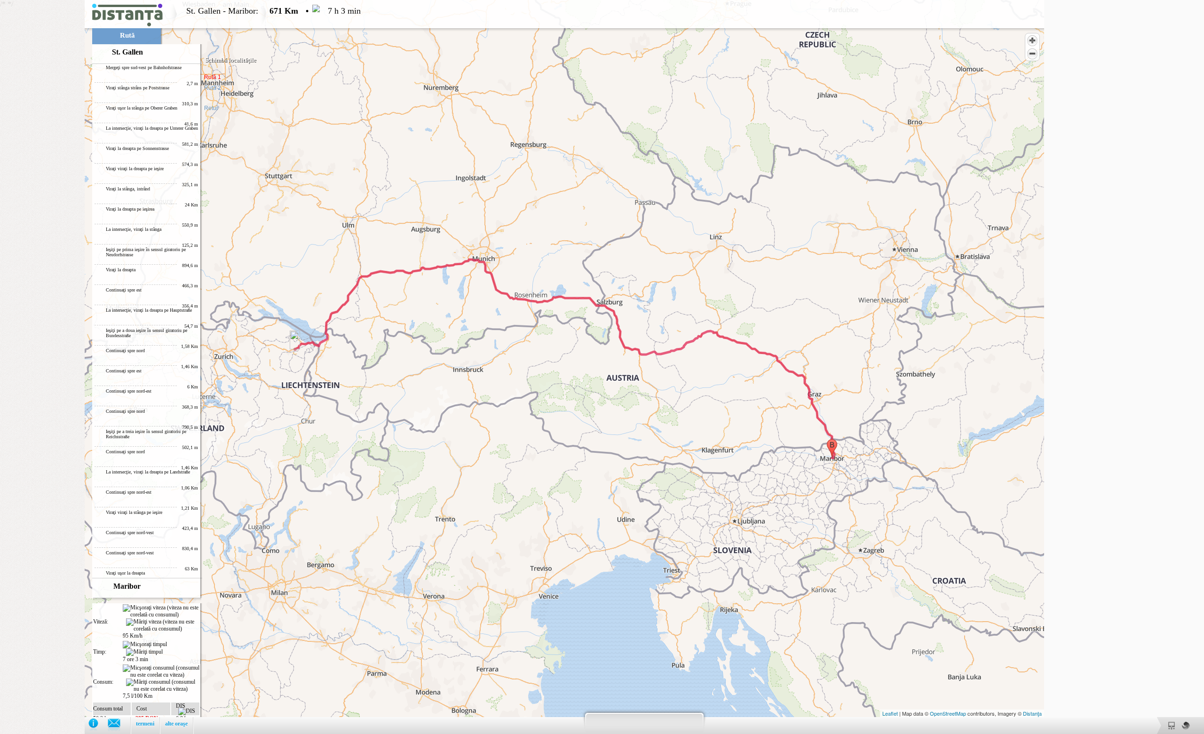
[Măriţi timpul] (144, 652)
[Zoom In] (1032, 40)
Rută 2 (212, 88)
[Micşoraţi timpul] (145, 644)
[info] (98, 725)
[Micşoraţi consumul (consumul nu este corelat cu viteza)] (161, 671)
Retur (211, 108)
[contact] (119, 725)
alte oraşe (176, 723)
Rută (127, 35)
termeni (145, 723)
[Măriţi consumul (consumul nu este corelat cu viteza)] (162, 686)
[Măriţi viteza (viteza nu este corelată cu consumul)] (162, 625)
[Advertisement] (42, 141)
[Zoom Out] (1032, 53)
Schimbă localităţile (230, 59)
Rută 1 (212, 77)
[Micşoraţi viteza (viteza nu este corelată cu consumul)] (161, 611)
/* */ (180, 367)
